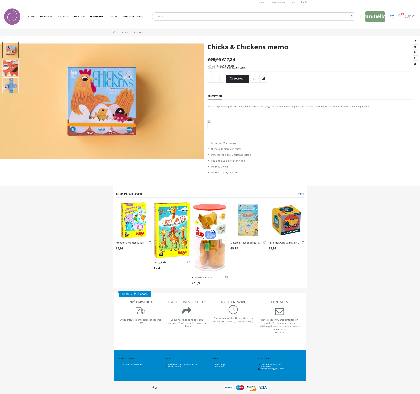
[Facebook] (301, 2)
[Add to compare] (263, 79)
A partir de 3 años (229, 68)
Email (415, 63)
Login (292, 2)
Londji (243, 68)
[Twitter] (304, 2)
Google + (415, 58)
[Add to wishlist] (254, 79)
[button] (299, 194)
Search (352, 16)
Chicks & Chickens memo (248, 46)
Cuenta (263, 2)
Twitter (415, 46)
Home (114, 32)
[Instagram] (306, 2)
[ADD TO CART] (146, 208)
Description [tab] (215, 96)
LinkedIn (415, 52)
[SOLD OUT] (184, 208)
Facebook (415, 41)
